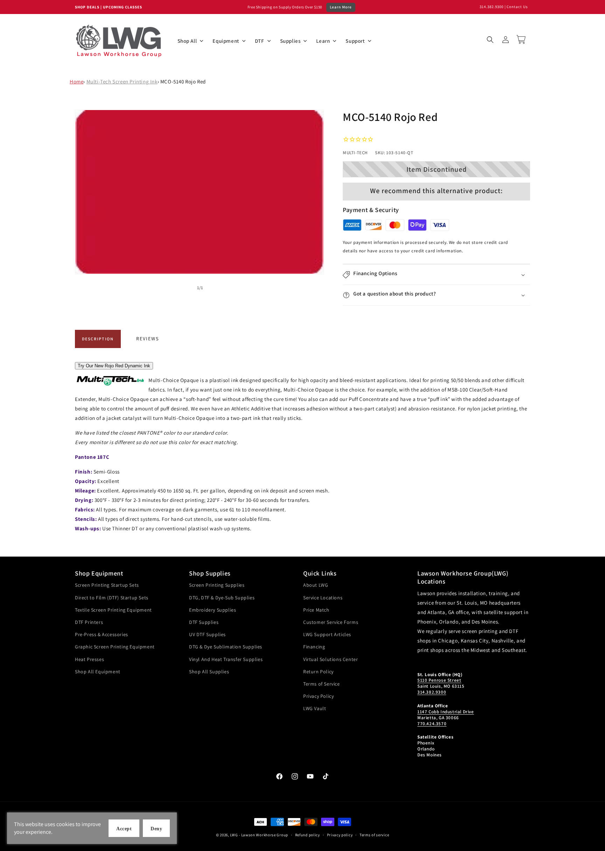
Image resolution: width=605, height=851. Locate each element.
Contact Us (517, 6)
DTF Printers (89, 622)
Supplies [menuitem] (290, 41)
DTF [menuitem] (259, 41)
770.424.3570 (431, 724)
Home (76, 81)
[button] (490, 39)
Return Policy (318, 671)
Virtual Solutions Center (330, 659)
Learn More (341, 7)
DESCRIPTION (98, 338)
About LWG (315, 585)
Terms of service (374, 834)
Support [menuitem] (355, 41)
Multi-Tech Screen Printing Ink (122, 81)
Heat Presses (89, 659)
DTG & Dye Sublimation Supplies (225, 647)
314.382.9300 (491, 6)
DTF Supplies (203, 622)
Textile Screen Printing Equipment (113, 610)
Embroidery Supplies (212, 610)
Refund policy (307, 834)
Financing (314, 647)
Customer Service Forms (330, 622)
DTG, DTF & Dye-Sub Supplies (222, 597)
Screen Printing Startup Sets (107, 585)
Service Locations (322, 597)
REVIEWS (147, 338)
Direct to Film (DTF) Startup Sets (111, 597)
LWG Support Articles (327, 634)
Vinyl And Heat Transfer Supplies (226, 659)
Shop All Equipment (97, 671)
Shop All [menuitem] (187, 41)
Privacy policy (340, 834)
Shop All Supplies (209, 671)
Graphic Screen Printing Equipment (115, 647)
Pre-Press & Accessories (101, 634)
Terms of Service (321, 684)
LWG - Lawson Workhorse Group (259, 834)
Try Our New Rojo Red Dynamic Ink (114, 365)
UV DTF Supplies (207, 634)
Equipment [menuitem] (226, 41)
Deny (156, 828)
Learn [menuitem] (323, 41)
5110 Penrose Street (439, 680)
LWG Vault (314, 708)
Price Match (316, 610)
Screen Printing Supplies (216, 585)
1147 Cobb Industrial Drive (445, 712)
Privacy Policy (318, 696)
